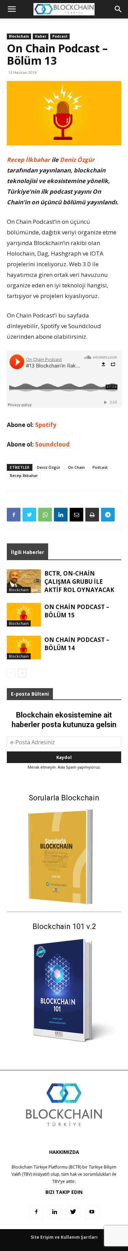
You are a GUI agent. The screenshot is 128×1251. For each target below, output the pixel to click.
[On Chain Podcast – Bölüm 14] (24, 647)
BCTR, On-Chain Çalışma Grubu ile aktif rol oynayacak (79, 581)
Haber (40, 36)
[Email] (76, 514)
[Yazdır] (92, 514)
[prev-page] (11, 673)
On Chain (76, 467)
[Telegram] (108, 514)
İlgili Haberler (27, 552)
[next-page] (22, 673)
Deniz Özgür (77, 160)
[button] (118, 9)
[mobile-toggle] (12, 9)
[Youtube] (92, 1212)
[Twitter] (29, 514)
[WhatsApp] (45, 514)
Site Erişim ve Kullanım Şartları (64, 1237)
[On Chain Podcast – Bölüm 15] (24, 615)
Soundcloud (52, 444)
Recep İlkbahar (28, 160)
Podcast (60, 36)
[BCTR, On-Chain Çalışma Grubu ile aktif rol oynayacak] (24, 581)
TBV (56, 1181)
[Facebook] (13, 514)
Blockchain (19, 36)
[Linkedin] (61, 514)
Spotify (45, 425)
